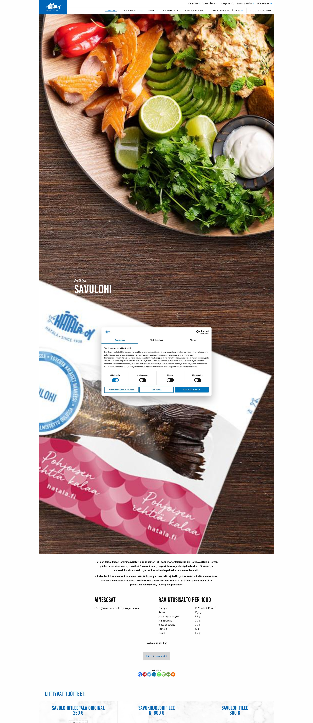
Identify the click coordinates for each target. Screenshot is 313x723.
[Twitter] (149, 674)
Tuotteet (111, 10)
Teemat (151, 10)
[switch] (142, 380)
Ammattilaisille (244, 3)
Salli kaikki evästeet (191, 390)
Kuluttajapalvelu (260, 10)
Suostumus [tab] (120, 340)
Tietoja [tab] (193, 340)
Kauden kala (170, 10)
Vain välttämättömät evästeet (121, 390)
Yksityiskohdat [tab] (156, 340)
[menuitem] (193, 3)
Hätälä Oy (193, 3)
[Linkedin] (154, 674)
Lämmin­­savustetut (156, 656)
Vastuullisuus (210, 3)
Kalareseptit (132, 10)
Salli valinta (156, 390)
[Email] (168, 674)
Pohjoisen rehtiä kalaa (226, 10)
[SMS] (164, 674)
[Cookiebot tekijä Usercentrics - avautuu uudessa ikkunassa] (198, 332)
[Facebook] (140, 674)
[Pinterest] (144, 674)
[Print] (173, 674)
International (263, 3)
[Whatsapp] (159, 674)
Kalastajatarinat (195, 10)
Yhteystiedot (227, 3)
